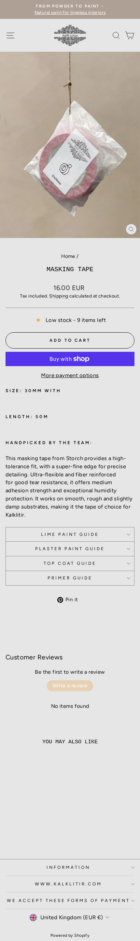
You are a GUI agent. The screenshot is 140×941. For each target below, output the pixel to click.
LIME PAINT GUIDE (70, 534)
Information (68, 867)
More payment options (70, 375)
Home (68, 256)
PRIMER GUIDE (70, 577)
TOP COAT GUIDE (70, 563)
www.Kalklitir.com (68, 883)
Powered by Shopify (70, 935)
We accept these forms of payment (68, 900)
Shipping (58, 296)
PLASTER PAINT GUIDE (70, 548)
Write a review (70, 686)
